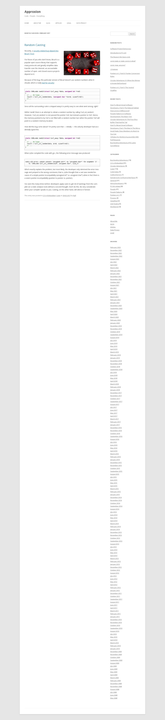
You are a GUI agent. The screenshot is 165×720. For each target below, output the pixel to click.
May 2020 (113, 311)
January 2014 (115, 529)
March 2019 (114, 352)
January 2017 (115, 425)
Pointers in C (114, 195)
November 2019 (116, 329)
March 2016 (114, 454)
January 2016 (115, 460)
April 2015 (113, 486)
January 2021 (115, 303)
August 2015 (114, 474)
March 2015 (114, 489)
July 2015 (113, 477)
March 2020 (114, 317)
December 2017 (116, 393)
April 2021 (113, 294)
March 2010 (114, 643)
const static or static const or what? (123, 61)
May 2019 (113, 346)
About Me (37, 23)
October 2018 (115, 367)
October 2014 (115, 503)
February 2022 (115, 271)
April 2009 (113, 675)
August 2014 (114, 509)
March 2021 (114, 297)
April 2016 (113, 451)
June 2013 (113, 550)
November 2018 (116, 364)
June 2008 (113, 695)
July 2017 (113, 407)
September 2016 (116, 436)
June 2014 (113, 515)
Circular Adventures (117, 166)
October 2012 (115, 570)
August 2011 (114, 602)
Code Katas (114, 172)
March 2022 (114, 268)
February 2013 (115, 561)
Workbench (114, 207)
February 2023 (115, 247)
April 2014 (113, 521)
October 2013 (115, 538)
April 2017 (113, 416)
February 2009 (115, 681)
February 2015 (115, 492)
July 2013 (113, 547)
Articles (58, 23)
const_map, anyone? (117, 65)
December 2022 (116, 250)
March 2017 (114, 419)
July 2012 (113, 576)
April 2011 (113, 608)
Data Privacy (81, 23)
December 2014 (116, 497)
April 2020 (113, 314)
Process (113, 198)
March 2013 (114, 558)
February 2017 (115, 422)
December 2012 (116, 567)
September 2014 (116, 506)
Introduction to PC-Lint (118, 53)
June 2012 (113, 579)
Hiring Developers (116, 183)
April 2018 (113, 381)
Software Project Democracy (120, 49)
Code (58, 195)
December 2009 (116, 651)
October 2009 (115, 657)
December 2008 (116, 683)
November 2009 (116, 654)
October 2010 (115, 625)
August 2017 (114, 404)
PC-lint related (115, 186)
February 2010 (115, 646)
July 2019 (113, 340)
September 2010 (116, 628)
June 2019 (113, 343)
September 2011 (116, 599)
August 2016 (114, 439)
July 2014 (113, 512)
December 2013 (116, 532)
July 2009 (113, 666)
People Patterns (116, 192)
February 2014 (115, 526)
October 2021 (115, 282)
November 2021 (116, 279)
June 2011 (113, 605)
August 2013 (114, 544)
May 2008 (113, 698)
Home (27, 23)
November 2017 (116, 396)
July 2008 (113, 692)
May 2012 (113, 582)
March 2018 (114, 384)
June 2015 (113, 480)
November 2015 (116, 465)
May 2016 (113, 448)
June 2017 (113, 410)
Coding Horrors (115, 175)
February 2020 (115, 320)
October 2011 (115, 596)
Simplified (114, 201)
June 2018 (113, 375)
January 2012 (115, 590)
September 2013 (116, 541)
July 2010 (113, 634)
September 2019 (116, 335)
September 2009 (116, 660)
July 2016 (113, 442)
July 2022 (113, 262)
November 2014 (116, 500)
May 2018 (113, 378)
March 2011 (114, 611)
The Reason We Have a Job (120, 57)
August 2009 (114, 663)
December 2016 (116, 428)
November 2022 (116, 253)
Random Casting (35, 45)
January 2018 (115, 390)
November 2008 (116, 686)
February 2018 (115, 387)
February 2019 (115, 355)
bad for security (48, 83)
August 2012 (114, 573)
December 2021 (116, 276)
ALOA (48, 23)
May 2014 (113, 518)
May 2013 (113, 553)
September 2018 (116, 369)
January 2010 (115, 649)
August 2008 (114, 689)
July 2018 (113, 372)
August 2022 (114, 259)
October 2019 (115, 332)
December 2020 (116, 305)
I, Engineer (114, 69)
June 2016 (113, 445)
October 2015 (115, 468)
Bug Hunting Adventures (119, 160)
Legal (69, 23)
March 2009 (114, 678)
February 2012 (115, 587)
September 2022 (116, 256)
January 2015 (115, 494)
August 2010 (114, 631)
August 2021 (114, 285)
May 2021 (113, 291)
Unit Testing (114, 204)
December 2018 (116, 361)
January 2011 (115, 617)
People (112, 189)
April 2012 (113, 585)
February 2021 (115, 300)
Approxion (33, 11)
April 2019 (113, 349)
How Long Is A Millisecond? (120, 111)
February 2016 (115, 457)
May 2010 (113, 637)
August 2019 (114, 337)
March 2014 (114, 524)
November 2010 (116, 622)
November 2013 (116, 535)
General (113, 180)
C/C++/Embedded (49, 195)
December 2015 (116, 462)
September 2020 (116, 308)
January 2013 (115, 564)
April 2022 (113, 265)
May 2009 (113, 672)
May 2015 (113, 483)
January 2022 (115, 273)
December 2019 (116, 326)
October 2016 (115, 433)
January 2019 (115, 358)
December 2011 (116, 593)
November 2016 (116, 430)
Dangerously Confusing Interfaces (122, 178)
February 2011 (115, 614)
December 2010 (116, 619)
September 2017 (116, 401)
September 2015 (116, 471)
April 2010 (113, 640)
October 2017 (115, 398)
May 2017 (113, 413)
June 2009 (113, 669)
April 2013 (113, 556)
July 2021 (113, 288)
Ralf (74, 195)
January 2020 (115, 323)
